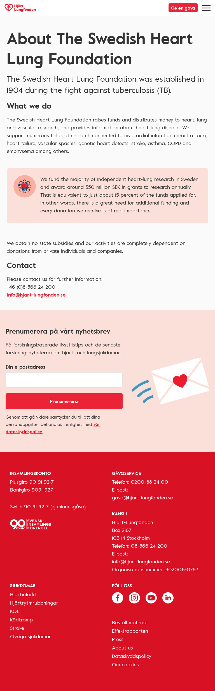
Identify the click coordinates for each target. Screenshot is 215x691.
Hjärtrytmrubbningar (34, 602)
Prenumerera (64, 401)
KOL (15, 611)
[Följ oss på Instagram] (134, 597)
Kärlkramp (21, 619)
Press (117, 639)
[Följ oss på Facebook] (117, 597)
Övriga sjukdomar (30, 636)
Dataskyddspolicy (131, 656)
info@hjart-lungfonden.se (37, 294)
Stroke (17, 628)
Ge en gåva (183, 7)
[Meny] (206, 8)
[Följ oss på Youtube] (151, 597)
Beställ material (130, 622)
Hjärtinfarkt (23, 594)
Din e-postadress (25, 367)
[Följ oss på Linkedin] (168, 597)
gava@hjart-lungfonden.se (142, 497)
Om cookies (125, 664)
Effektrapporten (130, 630)
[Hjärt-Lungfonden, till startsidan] (20, 8)
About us (122, 647)
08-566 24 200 (149, 545)
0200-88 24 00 (149, 481)
